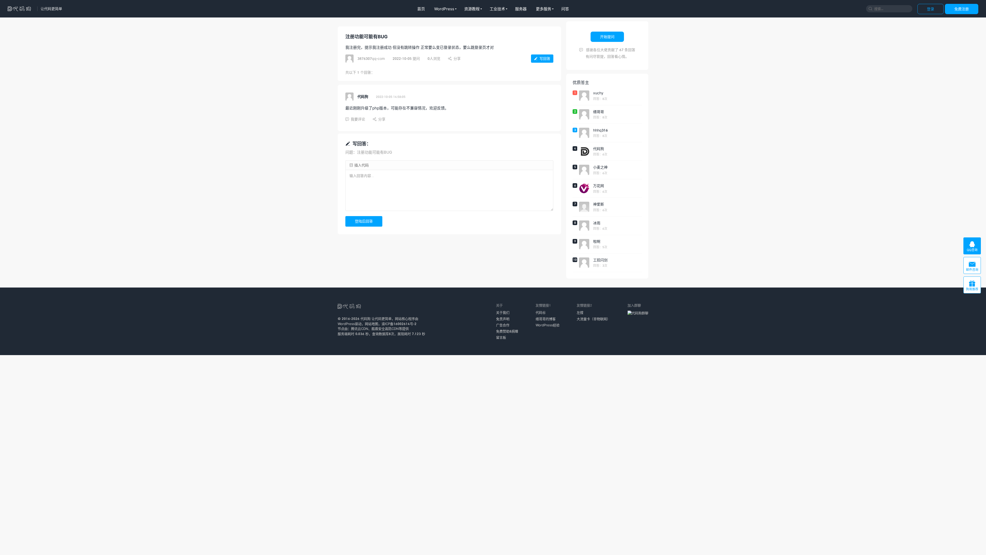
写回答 (542, 58)
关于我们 (502, 312)
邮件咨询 (972, 266)
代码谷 (541, 312)
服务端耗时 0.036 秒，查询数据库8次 (366, 334)
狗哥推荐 (972, 285)
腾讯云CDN (359, 329)
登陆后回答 (364, 221)
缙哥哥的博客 (546, 319)
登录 (930, 9)
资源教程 (472, 8)
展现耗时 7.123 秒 (411, 334)
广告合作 (502, 325)
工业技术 (497, 8)
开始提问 (607, 36)
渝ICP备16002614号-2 (399, 324)
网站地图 (371, 324)
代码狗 (366, 319)
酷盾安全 (378, 329)
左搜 (580, 312)
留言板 (501, 337)
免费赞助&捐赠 (507, 331)
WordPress (444, 8)
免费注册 (961, 9)
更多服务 (543, 8)
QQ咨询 (972, 246)
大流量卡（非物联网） (593, 319)
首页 (421, 8)
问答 (565, 8)
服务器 (521, 8)
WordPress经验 (548, 325)
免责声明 (502, 319)
